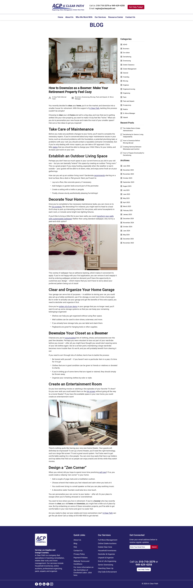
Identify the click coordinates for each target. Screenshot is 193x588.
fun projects (57, 207)
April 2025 (126, 202)
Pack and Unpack (101, 97)
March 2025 (127, 206)
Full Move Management (107, 540)
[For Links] (68, 7)
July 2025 (126, 190)
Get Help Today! (136, 7)
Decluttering (127, 57)
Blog (75, 543)
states (55, 147)
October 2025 (127, 178)
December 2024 (128, 218)
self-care (102, 472)
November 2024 (128, 223)
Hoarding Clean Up (105, 568)
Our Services (100, 17)
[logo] (41, 539)
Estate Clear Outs (105, 547)
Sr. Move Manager (129, 113)
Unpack (125, 117)
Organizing (126, 93)
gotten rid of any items (68, 306)
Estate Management (129, 69)
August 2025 (127, 186)
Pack (124, 97)
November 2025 (128, 174)
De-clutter (126, 53)
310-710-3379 (102, 5)
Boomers (78, 97)
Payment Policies (81, 558)
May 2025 (126, 198)
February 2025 (128, 210)
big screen (91, 391)
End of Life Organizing (107, 561)
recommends (99, 175)
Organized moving (129, 89)
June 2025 (126, 194)
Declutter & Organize (106, 554)
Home (60, 17)
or (110, 5)
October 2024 (127, 227)
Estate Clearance (128, 65)
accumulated (70, 338)
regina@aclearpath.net (105, 8)
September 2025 (128, 182)
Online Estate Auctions (107, 543)
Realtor (125, 109)
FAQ (75, 547)
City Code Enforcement (107, 572)
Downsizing (85, 97)
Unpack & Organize (106, 558)
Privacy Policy (79, 554)
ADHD (125, 44)
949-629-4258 (118, 5)
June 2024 (126, 231)
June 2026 (126, 166)
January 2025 (127, 214)
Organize (126, 85)
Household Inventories (107, 550)
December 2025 (128, 170)
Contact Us (130, 17)
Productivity (127, 105)
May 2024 (126, 235)
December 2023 (128, 239)
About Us (69, 17)
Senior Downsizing (105, 565)
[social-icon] (36, 584)
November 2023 (128, 243)
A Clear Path (94, 108)
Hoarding (126, 77)
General (125, 73)
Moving (92, 97)
